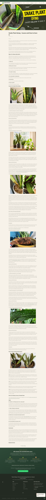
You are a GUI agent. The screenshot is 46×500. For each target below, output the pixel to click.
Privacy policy (8, 498)
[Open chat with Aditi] (44, 498)
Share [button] (10, 38)
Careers (24, 487)
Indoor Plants (14, 484)
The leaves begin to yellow (16, 260)
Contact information (13, 498)
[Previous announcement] (2, 1)
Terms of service (21, 498)
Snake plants (30, 105)
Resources (14, 488)
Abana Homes (5, 498)
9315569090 (36, 487)
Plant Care (14, 487)
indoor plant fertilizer (31, 303)
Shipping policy (25, 498)
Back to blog (24, 445)
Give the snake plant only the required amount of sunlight (24, 171)
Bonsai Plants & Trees (15, 483)
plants (28, 430)
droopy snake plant (26, 416)
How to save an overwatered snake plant (14, 228)
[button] (14, 3)
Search (24, 483)
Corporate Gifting (25, 488)
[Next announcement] (44, 1)
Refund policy (17, 498)
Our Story (24, 484)
